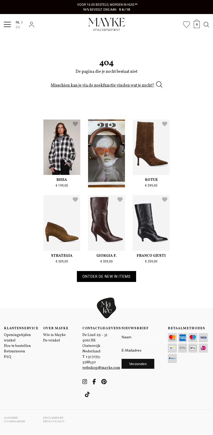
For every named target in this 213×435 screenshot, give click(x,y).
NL (18, 22)
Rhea (61, 179)
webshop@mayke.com (101, 367)
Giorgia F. (106, 255)
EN (18, 27)
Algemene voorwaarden (14, 419)
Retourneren (14, 351)
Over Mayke (56, 328)
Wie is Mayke (54, 335)
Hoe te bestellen (17, 346)
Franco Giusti (151, 255)
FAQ (7, 356)
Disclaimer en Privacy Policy (54, 419)
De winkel (51, 340)
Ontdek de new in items (106, 276)
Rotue (151, 179)
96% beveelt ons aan (106, 9)
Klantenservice (20, 328)
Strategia (61, 255)
